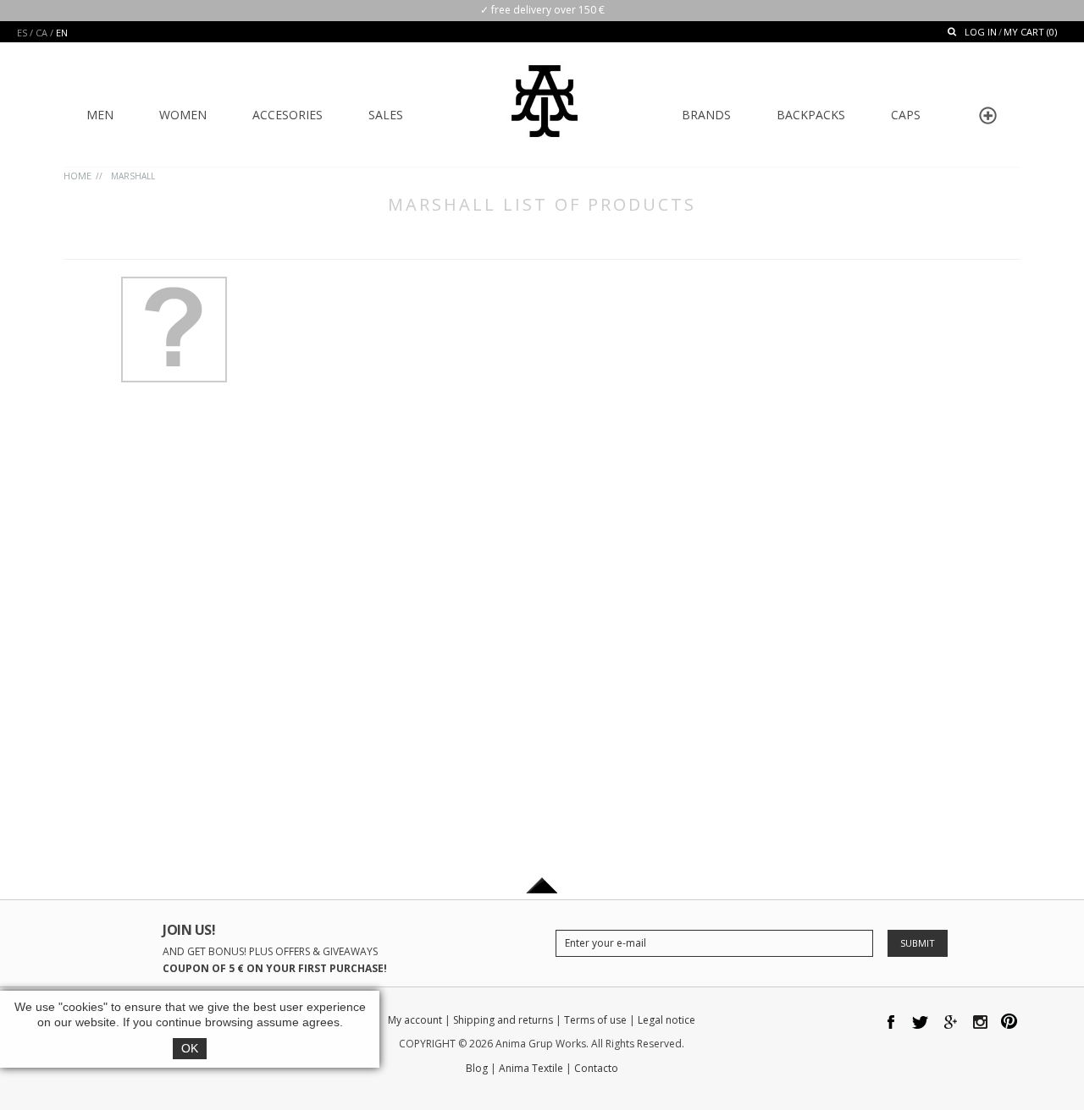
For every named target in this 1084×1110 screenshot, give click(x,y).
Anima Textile (531, 1068)
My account (415, 1020)
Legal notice (666, 1020)
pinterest (1009, 1023)
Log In (981, 31)
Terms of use (595, 1020)
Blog (477, 1068)
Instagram (980, 1023)
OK (189, 1048)
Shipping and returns (503, 1020)
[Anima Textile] (544, 90)
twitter (921, 1023)
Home (77, 175)
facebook (891, 1023)
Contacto (596, 1068)
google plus (950, 1023)
